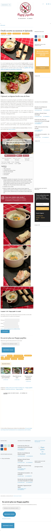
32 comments (45, 137)
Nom (2, 323)
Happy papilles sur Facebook (40, 441)
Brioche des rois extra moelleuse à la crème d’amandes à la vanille (25, 480)
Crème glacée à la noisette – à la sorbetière (42, 135)
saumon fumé (26, 33)
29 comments (29, 482)
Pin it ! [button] (19, 155)
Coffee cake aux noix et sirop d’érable (41, 127)
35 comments (46, 110)
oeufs (9, 33)
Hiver (37, 219)
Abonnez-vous (8, 350)
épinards (3, 33)
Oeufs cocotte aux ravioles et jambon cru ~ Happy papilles (18, 387)
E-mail (2, 326)
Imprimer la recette (11, 155)
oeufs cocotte (16, 33)
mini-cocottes (12, 129)
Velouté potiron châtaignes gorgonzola (28, 378)
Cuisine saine (28, 355)
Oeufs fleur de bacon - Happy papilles (14, 389)
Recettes (38, 217)
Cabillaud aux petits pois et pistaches (5, 377)
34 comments (38, 131)
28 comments (21, 489)
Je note (26, 155)
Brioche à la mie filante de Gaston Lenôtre (41, 107)
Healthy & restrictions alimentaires (14, 357)
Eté (2, 357)
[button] (14, 150)
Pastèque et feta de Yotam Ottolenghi (41, 114)
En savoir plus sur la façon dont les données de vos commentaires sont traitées (16, 429)
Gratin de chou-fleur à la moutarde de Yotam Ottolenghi (42, 120)
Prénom (2, 320)
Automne (10, 355)
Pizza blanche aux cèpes (17, 377)
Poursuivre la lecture (6, 518)
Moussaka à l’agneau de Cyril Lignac (24, 486)
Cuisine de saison (18, 355)
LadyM (9, 35)
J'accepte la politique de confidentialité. (11, 329)
